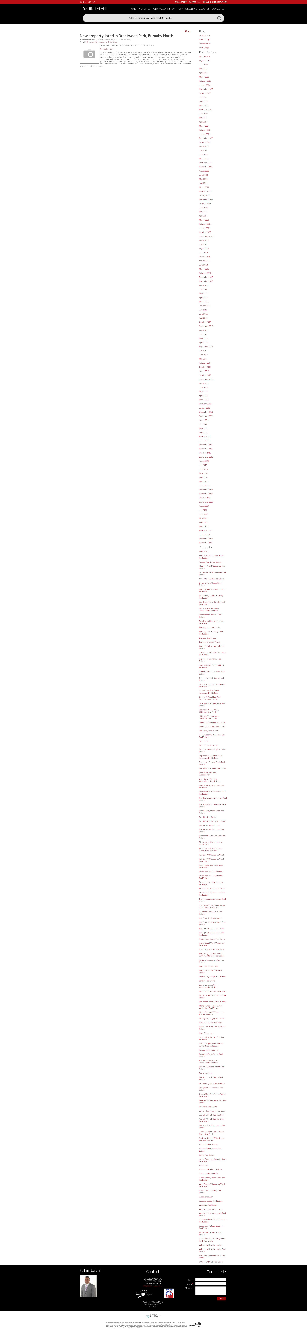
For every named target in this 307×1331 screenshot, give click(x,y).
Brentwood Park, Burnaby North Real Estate (102, 42)
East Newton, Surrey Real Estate (212, 821)
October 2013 (205, 367)
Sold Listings (204, 47)
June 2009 (203, 514)
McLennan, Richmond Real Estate (213, 1001)
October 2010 (205, 453)
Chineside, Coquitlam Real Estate (212, 722)
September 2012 (206, 379)
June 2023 (203, 154)
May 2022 (203, 179)
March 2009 (204, 526)
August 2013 (204, 371)
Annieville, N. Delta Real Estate (211, 579)
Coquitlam (203, 741)
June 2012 (203, 387)
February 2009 (205, 530)
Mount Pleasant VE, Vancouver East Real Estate (211, 1013)
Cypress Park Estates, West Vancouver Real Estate (210, 756)
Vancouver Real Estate (208, 1173)
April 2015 (203, 342)
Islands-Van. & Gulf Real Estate (211, 949)
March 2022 (204, 187)
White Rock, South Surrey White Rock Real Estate (212, 1239)
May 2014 (203, 359)
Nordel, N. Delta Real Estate (210, 1022)
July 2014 (203, 350)
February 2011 (205, 436)
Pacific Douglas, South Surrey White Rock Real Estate (211, 1044)
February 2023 (205, 162)
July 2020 (203, 244)
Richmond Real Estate (208, 1107)
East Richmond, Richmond (209, 825)
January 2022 (204, 195)
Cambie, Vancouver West (209, 642)
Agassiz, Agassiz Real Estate (210, 562)
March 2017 (204, 301)
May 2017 (203, 293)
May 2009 (203, 518)
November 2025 (206, 89)
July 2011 (203, 424)
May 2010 (203, 473)
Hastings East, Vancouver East (211, 928)
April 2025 (203, 101)
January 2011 (204, 440)
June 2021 (203, 207)
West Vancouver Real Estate (211, 1201)
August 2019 (204, 248)
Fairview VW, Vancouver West (211, 855)
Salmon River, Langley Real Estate (212, 1111)
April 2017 (203, 297)
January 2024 (204, 134)
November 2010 (206, 448)
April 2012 (203, 395)
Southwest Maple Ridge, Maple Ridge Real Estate (211, 1139)
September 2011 (206, 416)
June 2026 (203, 64)
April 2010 (203, 477)
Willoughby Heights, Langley (210, 1245)
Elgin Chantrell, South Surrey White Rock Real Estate (210, 849)
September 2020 (206, 236)
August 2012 (204, 383)
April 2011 (203, 432)
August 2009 (204, 506)
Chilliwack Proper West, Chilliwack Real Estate (209, 711)
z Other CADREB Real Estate (211, 1262)
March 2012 (204, 399)
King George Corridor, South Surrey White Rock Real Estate (211, 954)
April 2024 (203, 122)
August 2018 (204, 260)
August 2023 (204, 146)
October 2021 (205, 203)
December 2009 (206, 489)
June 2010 (203, 469)
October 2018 (205, 256)
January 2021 (204, 228)
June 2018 (203, 265)
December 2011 (206, 412)
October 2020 (205, 232)
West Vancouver (206, 1197)
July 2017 (203, 289)
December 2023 (206, 138)
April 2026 (203, 73)
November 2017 (206, 281)
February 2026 (205, 81)
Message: (189, 1288)
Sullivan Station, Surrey (208, 1144)
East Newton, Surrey (207, 817)
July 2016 (203, 310)
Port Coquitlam (205, 1073)
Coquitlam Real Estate (208, 745)
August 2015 (204, 330)
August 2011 (204, 420)
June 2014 (203, 354)
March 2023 (204, 158)
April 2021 (203, 216)
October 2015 (205, 322)
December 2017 (206, 277)
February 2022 (205, 191)
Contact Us (218, 9)
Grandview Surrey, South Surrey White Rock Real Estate (212, 906)
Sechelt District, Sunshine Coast (212, 1115)
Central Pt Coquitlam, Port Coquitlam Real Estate (210, 698)
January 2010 (204, 485)
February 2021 (205, 224)
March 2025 (204, 105)
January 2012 (204, 408)
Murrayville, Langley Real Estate (212, 1018)
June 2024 (203, 113)
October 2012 (205, 375)
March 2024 (204, 126)
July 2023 (203, 150)
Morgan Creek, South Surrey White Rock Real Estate (210, 1007)
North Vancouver (206, 1033)
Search (219, 18)
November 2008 (206, 542)
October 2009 (205, 498)
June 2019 (203, 252)
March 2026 (204, 77)
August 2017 (204, 285)
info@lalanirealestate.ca (152, 1285)
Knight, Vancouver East (208, 966)
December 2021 (206, 199)
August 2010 (204, 461)
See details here (107, 49)
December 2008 (206, 538)
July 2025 (203, 97)
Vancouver (203, 1165)
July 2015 (203, 334)
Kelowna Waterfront (164, 9)
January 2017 (204, 305)
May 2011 (203, 428)
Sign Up (91, 2)
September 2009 (206, 502)
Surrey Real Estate (206, 1155)
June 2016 (203, 314)
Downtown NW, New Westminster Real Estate (209, 780)
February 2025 (205, 109)
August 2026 (204, 60)
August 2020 (204, 240)
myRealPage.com (153, 1316)
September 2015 (206, 326)
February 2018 (205, 273)
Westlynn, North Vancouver (210, 1209)
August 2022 (204, 171)
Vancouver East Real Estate (210, 1169)
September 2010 (206, 457)
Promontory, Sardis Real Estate (212, 1083)
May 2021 (203, 211)
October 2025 (205, 93)
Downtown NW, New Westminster (208, 773)
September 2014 (206, 346)
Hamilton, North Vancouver (210, 918)
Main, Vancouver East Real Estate (213, 991)
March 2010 (204, 481)
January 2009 (204, 534)
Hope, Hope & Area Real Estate (212, 939)
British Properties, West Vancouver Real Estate (209, 609)
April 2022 (203, 183)
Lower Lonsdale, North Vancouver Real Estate (208, 986)
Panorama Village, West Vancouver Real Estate (208, 1061)
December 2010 (206, 444)
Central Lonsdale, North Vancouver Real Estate (209, 691)
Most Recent (204, 56)
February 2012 (205, 404)
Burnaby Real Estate (207, 638)
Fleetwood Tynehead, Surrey (211, 871)
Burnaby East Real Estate (209, 627)
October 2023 (205, 142)
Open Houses (204, 43)
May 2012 (203, 391)
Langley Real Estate (207, 981)
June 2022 (203, 175)
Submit (221, 1299)
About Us (204, 9)
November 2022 (206, 167)
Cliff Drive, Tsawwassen (208, 730)
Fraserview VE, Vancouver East (212, 888)
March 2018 (204, 269)
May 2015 (203, 338)
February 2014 (205, 363)
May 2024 (203, 117)
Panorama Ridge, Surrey (209, 1050)
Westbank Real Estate (208, 1205)
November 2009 (206, 493)
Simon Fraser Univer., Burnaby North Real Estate (211, 1133)
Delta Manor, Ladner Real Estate (212, 768)
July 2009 (203, 510)
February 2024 (205, 130)
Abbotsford (204, 551)
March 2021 (204, 220)
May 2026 (203, 68)
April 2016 (203, 318)
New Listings (204, 39)
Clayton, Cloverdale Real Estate (212, 726)
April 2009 (203, 522)
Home (133, 9)
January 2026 (204, 85)
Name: (190, 1280)
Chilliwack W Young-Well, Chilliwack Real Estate (209, 717)
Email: (189, 1284)
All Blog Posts (204, 35)
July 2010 (203, 465)
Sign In (83, 2)
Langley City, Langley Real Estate (212, 976)
